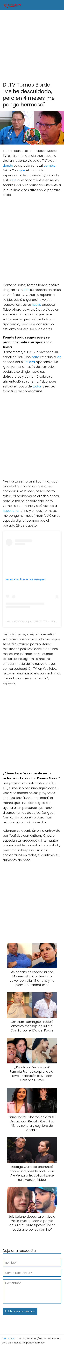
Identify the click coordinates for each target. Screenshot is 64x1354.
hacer (7, 511)
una (16, 511)
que (22, 170)
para (35, 357)
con (26, 290)
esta (12, 579)
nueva (30, 362)
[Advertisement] (32, 46)
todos (37, 386)
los (14, 180)
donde (8, 165)
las (59, 357)
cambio (49, 165)
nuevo (36, 304)
